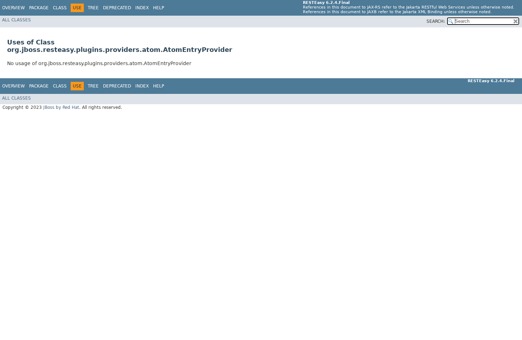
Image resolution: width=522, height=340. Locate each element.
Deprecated (117, 7)
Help (158, 7)
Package (39, 7)
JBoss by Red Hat (61, 107)
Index (142, 7)
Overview (13, 7)
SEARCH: (435, 21)
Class (60, 7)
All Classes (16, 19)
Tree (93, 7)
